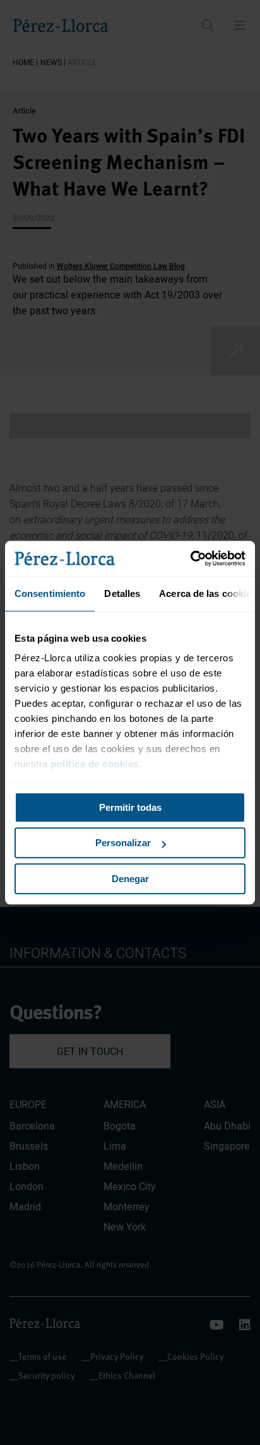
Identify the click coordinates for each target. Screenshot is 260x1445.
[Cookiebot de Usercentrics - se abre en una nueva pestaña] (190, 558)
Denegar (130, 878)
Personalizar (123, 842)
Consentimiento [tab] (50, 593)
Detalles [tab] (122, 593)
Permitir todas (130, 807)
